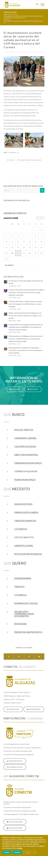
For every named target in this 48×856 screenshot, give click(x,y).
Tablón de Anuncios (25, 521)
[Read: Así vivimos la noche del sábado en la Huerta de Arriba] (6, 282)
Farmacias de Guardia (26, 512)
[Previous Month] (38, 218)
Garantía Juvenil (23, 545)
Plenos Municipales (24, 479)
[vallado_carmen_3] (34, 140)
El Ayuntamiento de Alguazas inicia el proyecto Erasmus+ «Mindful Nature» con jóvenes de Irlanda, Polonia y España (26, 338)
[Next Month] (42, 218)
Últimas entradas (10, 12)
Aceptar (6, 852)
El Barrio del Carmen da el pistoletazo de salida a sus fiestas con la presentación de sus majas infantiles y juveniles (26, 292)
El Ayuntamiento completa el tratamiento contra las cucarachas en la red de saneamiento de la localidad (26, 350)
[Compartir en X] (19, 656)
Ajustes (27, 852)
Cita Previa (20, 595)
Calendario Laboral (25, 438)
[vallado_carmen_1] (24, 71)
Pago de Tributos (23, 430)
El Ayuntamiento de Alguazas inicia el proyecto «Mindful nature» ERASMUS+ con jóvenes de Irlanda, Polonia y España (26, 327)
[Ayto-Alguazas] (20, 4)
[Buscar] (36, 4)
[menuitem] (36, 4)
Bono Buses (20, 624)
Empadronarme (22, 578)
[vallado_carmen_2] (14, 140)
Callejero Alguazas (25, 446)
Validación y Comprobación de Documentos (24, 613)
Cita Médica (20, 529)
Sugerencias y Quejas (26, 603)
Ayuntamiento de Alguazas (31, 160)
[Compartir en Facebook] (9, 656)
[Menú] (41, 4)
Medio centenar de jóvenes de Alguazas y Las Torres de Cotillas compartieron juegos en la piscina (25, 315)
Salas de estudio (23, 504)
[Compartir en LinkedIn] (39, 656)
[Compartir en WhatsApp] (29, 656)
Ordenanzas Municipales (28, 463)
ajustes (19, 848)
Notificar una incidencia (28, 554)
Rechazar (17, 852)
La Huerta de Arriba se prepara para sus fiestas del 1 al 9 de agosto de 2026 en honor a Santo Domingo (25, 304)
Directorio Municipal (26, 455)
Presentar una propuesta (28, 632)
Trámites (19, 586)
